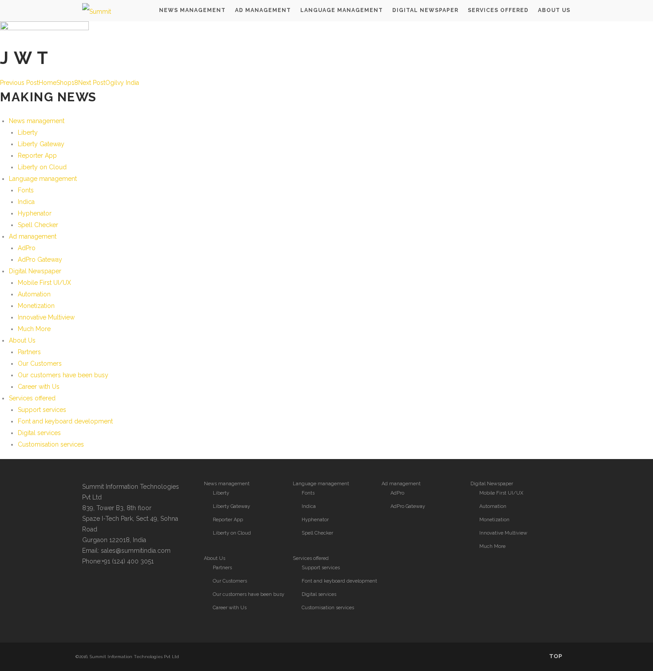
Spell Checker (38, 224)
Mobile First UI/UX (44, 282)
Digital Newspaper (425, 10)
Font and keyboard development (65, 421)
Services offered (498, 10)
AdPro (27, 248)
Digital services (39, 432)
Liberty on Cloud (42, 167)
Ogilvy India (108, 82)
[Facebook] (108, 587)
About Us (554, 10)
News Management (192, 10)
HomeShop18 (39, 82)
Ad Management (263, 10)
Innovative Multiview (46, 317)
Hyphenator (35, 213)
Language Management (341, 10)
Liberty (28, 132)
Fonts (26, 190)
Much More (34, 328)
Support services (42, 409)
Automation (34, 294)
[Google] (126, 587)
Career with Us (39, 386)
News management (36, 120)
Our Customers (40, 363)
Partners (29, 351)
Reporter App (37, 155)
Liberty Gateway (41, 144)
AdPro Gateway (40, 259)
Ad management (32, 236)
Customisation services (51, 444)
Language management (43, 178)
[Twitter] (90, 587)
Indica (26, 201)
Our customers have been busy (63, 375)
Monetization (36, 305)
